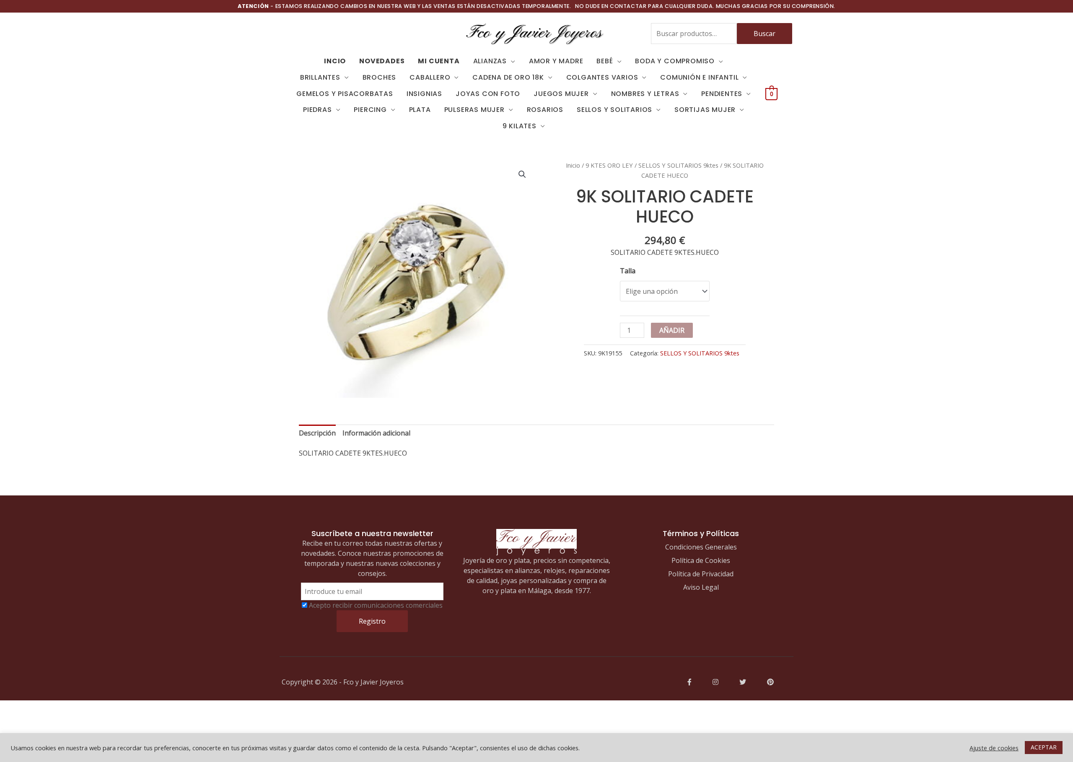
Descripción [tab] (317, 433)
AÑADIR (671, 330)
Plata (420, 109)
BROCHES (380, 77)
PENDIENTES (721, 93)
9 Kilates (519, 126)
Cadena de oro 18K (508, 77)
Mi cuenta (438, 61)
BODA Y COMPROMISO (675, 61)
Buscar (764, 33)
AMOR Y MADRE (556, 61)
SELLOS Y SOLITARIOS (614, 109)
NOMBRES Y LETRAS (645, 93)
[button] (522, 174)
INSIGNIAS (424, 93)
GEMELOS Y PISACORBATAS (344, 93)
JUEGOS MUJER (561, 93)
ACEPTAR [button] (1044, 747)
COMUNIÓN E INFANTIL (699, 77)
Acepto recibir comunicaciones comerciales (376, 605)
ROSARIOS (545, 109)
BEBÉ (604, 61)
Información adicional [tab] (376, 433)
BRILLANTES (320, 77)
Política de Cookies (700, 560)
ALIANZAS (490, 61)
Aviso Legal (701, 587)
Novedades (381, 61)
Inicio (573, 165)
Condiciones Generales (701, 547)
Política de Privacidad (700, 573)
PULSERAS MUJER (474, 109)
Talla (627, 270)
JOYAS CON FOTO (488, 93)
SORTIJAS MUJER (705, 109)
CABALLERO (430, 77)
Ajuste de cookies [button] (994, 748)
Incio (335, 61)
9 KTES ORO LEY (609, 165)
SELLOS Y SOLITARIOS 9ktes (678, 165)
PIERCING (370, 109)
